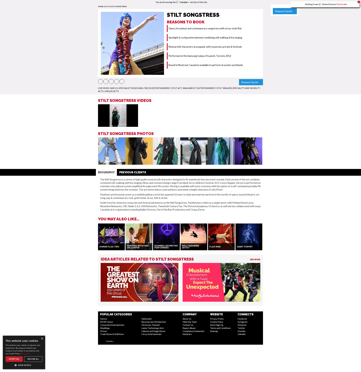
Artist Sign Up (216, 325)
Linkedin (242, 334)
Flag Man (214, 247)
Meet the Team (190, 322)
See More (255, 259)
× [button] (42, 339)
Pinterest (242, 325)
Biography (106, 172)
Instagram (242, 322)
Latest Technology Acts (152, 328)
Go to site (342, 4)
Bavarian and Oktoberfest (153, 322)
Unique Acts (111, 91)
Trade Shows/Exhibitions (112, 334)
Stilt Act (176, 88)
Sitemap (214, 331)
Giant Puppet (245, 247)
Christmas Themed (150, 325)
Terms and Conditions (220, 328)
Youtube (241, 331)
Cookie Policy (216, 322)
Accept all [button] (14, 359)
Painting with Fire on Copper (137, 247)
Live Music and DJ (108, 88)
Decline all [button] (33, 359)
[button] (100, 81)
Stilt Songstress (118, 6)
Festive (103, 318)
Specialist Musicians (131, 88)
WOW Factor (106, 322)
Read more (25, 353)
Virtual (103, 331)
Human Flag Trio (109, 247)
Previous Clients (132, 172)
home (100, 6)
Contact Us (188, 325)
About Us (187, 318)
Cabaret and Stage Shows (153, 331)
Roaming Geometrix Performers (166, 247)
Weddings (105, 328)
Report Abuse (189, 328)
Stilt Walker (224, 88)
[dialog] (24, 352)
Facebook (242, 318)
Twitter (241, 328)
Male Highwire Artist (190, 247)
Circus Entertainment (157, 88)
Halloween (146, 318)
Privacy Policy (217, 318)
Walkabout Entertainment (199, 88)
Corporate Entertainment (112, 325)
